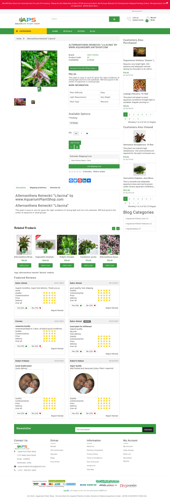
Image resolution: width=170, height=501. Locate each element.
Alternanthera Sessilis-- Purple (114, 257)
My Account (128, 446)
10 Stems (74, 123)
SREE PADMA (93, 55)
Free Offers (55, 462)
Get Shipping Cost (94, 166)
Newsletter (127, 458)
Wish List (127, 454)
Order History (128, 450)
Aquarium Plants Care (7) (137, 219)
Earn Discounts (93, 462)
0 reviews (87, 172)
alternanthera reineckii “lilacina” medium (36, 273)
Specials (67, 31)
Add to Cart (74, 143)
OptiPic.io (103, 490)
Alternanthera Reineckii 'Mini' (27, 257)
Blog (92, 31)
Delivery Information (95, 450)
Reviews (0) (55, 188)
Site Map (90, 469)
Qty (69, 133)
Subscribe (148, 430)
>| (138, 119)
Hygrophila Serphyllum (46, 257)
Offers (81, 31)
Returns (126, 461)
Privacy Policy (92, 454)
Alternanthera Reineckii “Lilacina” (41, 39)
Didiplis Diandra (67, 257)
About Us (90, 446)
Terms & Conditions (94, 458)
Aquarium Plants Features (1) (139, 224)
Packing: (74, 118)
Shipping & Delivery (38, 188)
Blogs (53, 458)
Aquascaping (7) (133, 229)
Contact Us (91, 466)
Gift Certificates (57, 450)
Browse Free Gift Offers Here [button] (83, 68)
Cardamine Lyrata (88, 257)
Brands (53, 446)
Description (21, 188)
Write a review (99, 172)
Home (55, 31)
